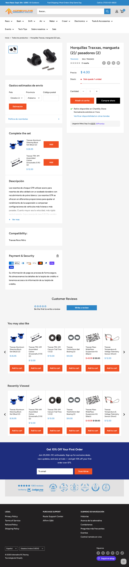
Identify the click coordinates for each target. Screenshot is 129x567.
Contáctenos (86, 524)
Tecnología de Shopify (14, 558)
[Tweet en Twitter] (113, 63)
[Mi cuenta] (117, 11)
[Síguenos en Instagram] (108, 553)
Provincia (30, 92)
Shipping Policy (12, 528)
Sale (54, 29)
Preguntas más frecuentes (92, 528)
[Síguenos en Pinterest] (112, 553)
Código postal (49, 92)
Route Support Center (53, 516)
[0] (121, 11)
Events (8, 29)
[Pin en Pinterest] (108, 63)
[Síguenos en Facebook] (98, 553)
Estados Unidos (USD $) (30, 548)
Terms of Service (12, 520)
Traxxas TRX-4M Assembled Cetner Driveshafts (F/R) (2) (33, 160)
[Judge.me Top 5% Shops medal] (95, 487)
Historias (85, 516)
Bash (19, 21)
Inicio (7, 38)
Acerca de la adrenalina (91, 520)
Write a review (82, 307)
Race (7, 21)
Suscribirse (83, 471)
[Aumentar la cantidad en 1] (96, 91)
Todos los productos (20, 38)
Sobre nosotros (38, 29)
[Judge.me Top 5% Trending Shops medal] (106, 487)
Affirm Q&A (48, 520)
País (11, 92)
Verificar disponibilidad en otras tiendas (91, 116)
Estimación (18, 106)
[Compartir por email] (118, 63)
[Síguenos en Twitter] (103, 553)
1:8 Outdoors (22, 3)
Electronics (80, 21)
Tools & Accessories (101, 21)
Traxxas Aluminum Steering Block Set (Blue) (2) (33, 142)
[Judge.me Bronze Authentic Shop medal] (85, 487)
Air (41, 21)
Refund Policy (11, 524)
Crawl (64, 21)
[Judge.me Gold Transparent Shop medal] (64, 487)
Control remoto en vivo (91, 537)
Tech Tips (22, 29)
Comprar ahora (108, 100)
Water (52, 21)
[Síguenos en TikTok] (122, 553)
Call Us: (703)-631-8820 (106, 3)
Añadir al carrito (82, 100)
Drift (30, 21)
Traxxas (74, 59)
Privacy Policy (11, 516)
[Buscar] (107, 11)
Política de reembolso (18, 119)
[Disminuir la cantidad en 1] (83, 91)
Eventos (84, 533)
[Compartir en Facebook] (104, 63)
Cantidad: (74, 91)
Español (9, 548)
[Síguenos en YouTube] (117, 553)
